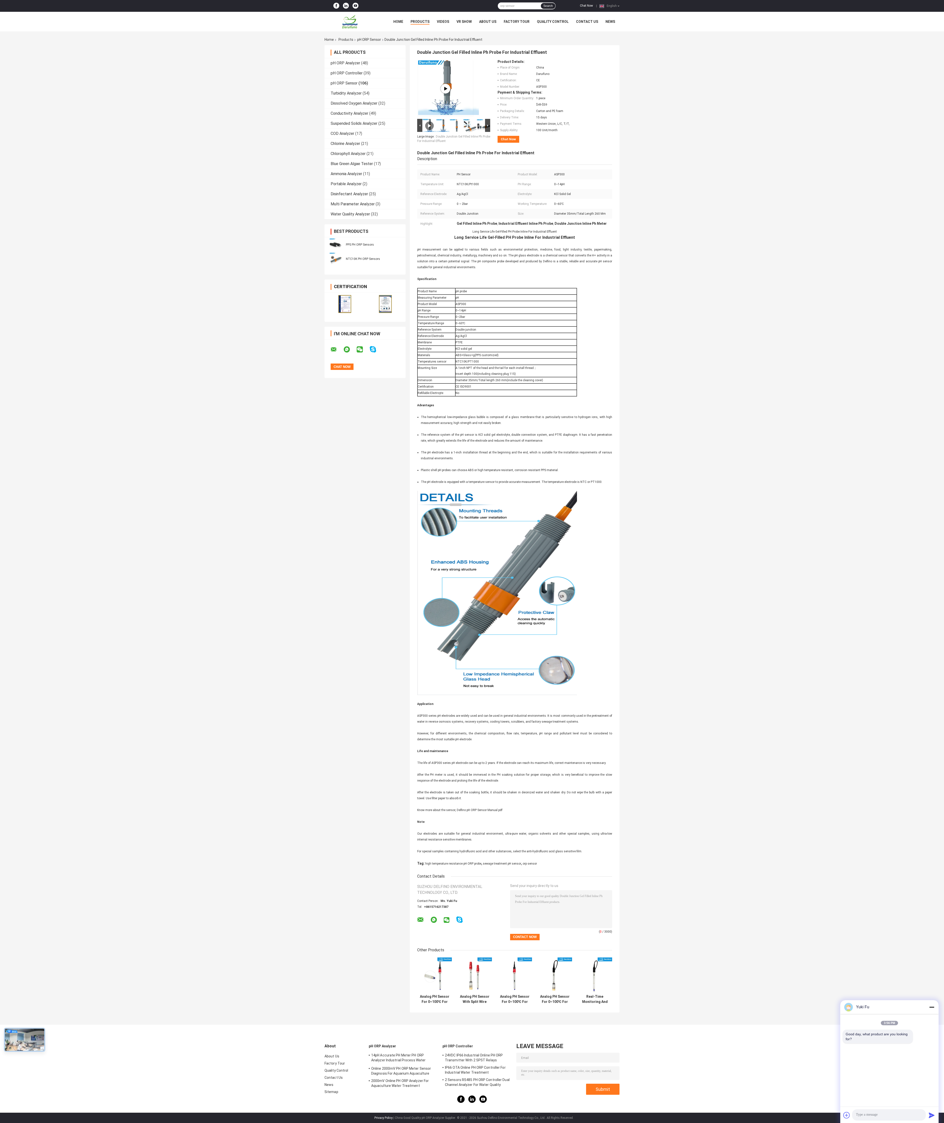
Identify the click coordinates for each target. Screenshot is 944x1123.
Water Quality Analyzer (350, 214)
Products (420, 22)
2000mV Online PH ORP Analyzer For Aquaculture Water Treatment (400, 1083)
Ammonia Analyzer (346, 173)
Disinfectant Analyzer (349, 194)
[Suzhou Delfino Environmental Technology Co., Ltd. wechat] (363, 349)
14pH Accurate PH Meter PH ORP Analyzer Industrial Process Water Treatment (398, 1058)
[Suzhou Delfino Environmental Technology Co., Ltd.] (351, 21)
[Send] (932, 1115)
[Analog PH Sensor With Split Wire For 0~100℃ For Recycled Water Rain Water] (474, 974)
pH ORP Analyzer (345, 63)
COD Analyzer (342, 133)
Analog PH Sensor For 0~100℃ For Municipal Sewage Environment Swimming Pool (515, 999)
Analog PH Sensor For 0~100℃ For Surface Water (434, 999)
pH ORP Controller (347, 73)
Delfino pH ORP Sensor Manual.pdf (479, 810)
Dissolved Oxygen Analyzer (354, 103)
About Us (487, 22)
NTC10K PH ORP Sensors (363, 259)
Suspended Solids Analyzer (354, 123)
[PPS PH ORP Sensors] (335, 244)
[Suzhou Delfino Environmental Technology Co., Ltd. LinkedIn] (345, 6)
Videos (443, 22)
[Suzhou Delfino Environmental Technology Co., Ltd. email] (337, 349)
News (610, 22)
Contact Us (587, 22)
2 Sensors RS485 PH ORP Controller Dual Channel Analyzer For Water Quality (477, 1082)
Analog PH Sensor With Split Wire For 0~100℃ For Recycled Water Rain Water (474, 999)
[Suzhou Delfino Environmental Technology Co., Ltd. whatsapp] (350, 349)
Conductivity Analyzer (349, 113)
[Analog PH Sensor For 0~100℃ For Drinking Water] (554, 974)
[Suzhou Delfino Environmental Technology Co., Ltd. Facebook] (336, 6)
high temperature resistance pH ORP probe (453, 863)
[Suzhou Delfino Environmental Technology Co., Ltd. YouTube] (355, 6)
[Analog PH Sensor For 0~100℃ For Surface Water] (434, 974)
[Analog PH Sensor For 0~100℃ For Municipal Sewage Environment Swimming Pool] (514, 974)
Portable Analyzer (346, 184)
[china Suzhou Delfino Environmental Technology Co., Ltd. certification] (344, 304)
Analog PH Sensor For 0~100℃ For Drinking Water (555, 999)
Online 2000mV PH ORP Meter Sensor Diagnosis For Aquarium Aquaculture (401, 1071)
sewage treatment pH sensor (502, 863)
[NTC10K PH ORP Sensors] (335, 259)
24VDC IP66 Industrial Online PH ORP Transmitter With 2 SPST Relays (474, 1057)
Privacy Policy (383, 1118)
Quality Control (553, 22)
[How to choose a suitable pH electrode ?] (445, 88)
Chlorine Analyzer (345, 143)
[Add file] (846, 1115)
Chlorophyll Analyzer (348, 153)
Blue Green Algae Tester (352, 163)
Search (548, 6)
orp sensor (530, 863)
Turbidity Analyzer (346, 93)
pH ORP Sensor (369, 40)
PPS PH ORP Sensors (360, 244)
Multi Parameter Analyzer (353, 204)
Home (398, 22)
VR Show (464, 22)
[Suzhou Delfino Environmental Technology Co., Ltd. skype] (376, 349)
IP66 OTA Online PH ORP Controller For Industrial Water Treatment (475, 1070)
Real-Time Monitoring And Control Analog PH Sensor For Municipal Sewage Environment (594, 999)
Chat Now (586, 5)
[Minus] (932, 1007)
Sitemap (331, 1092)
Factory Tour (517, 22)
